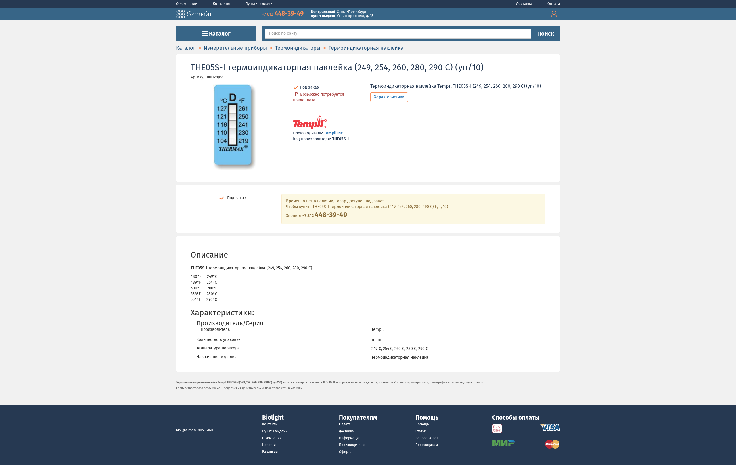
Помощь (422, 424)
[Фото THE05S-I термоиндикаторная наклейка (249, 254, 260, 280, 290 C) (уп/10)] (235, 127)
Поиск (545, 33)
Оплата (553, 3)
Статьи (420, 431)
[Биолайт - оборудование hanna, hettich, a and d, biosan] (194, 13)
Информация (350, 438)
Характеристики (389, 97)
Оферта (345, 452)
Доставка (524, 3)
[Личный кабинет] (554, 14)
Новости (269, 445)
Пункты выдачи (259, 3)
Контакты (222, 3)
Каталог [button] (219, 33)
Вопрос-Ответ (426, 438)
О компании (187, 3)
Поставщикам (426, 445)
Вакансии (270, 452)
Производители (352, 445)
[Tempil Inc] (310, 122)
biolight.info (184, 430)
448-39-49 (283, 13)
